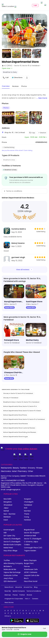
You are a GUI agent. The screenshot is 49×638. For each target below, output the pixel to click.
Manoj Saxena (17, 243)
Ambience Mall (30, 536)
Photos (6, 108)
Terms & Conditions (34, 591)
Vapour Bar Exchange (12, 572)
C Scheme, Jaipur (31, 542)
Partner (22, 595)
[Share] (27, 77)
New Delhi (7, 499)
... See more (41, 98)
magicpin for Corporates (14, 599)
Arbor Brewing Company (13, 563)
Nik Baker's (8, 566)
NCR (25, 508)
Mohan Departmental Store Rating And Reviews (19, 432)
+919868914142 (41, 142)
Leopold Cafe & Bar (31, 575)
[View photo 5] (36, 53)
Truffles (7, 560)
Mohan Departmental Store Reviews (15, 424)
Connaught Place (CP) (33, 548)
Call (44, 628)
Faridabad (28, 505)
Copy (33, 133)
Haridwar (27, 520)
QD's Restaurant (10, 581)
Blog (35, 587)
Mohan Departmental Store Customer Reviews (19, 428)
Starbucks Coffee (11, 575)
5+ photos (40, 45)
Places (15, 595)
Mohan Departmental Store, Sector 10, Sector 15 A (20, 406)
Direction (43, 133)
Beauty (16, 468)
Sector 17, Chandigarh (32, 539)
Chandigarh (28, 502)
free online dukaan (27, 448)
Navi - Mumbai (9, 514)
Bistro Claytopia (30, 560)
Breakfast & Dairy (9, 160)
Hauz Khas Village (10, 551)
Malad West (8, 548)
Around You (28, 587)
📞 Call (6, 77)
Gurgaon (27, 499)
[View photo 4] (26, 53)
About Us (18, 587)
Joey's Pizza (8, 578)
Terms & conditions (14, 191)
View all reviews (22, 269)
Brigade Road (29, 530)
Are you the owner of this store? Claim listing (17, 150)
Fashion (23, 468)
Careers (35, 599)
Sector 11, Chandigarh (12, 542)
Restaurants (6, 468)
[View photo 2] (6, 53)
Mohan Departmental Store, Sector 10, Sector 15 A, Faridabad (24, 419)
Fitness (39, 468)
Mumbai (27, 511)
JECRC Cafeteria (30, 572)
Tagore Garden (30, 551)
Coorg (26, 517)
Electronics (6, 471)
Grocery (31, 468)
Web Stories (9, 602)
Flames (27, 566)
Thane (26, 514)
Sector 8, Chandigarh (12, 539)
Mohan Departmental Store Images (15, 437)
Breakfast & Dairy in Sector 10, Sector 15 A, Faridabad (21, 402)
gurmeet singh (18, 257)
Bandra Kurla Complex (12, 545)
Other (30, 471)
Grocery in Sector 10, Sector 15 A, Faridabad (18, 393)
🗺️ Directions (17, 77)
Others (8, 616)
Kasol (6, 520)
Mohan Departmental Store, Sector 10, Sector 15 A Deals (22, 411)
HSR (5, 533)
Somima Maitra (18, 229)
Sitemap (8, 595)
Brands (29, 595)
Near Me (8, 591)
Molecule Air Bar (10, 569)
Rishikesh (7, 517)
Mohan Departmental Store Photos (15, 415)
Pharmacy (22, 471)
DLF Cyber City (9, 536)
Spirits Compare (19, 591)
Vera (26, 599)
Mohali (6, 511)
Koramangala (9, 530)
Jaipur (6, 508)
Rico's (26, 578)
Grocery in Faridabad (10, 398)
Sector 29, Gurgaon (31, 533)
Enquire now (26, 634)
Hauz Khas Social (30, 581)
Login (35, 5)
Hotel (14, 471)
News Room (9, 587)
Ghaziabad (8, 505)
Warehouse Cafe (31, 569)
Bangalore (8, 502)
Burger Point (29, 563)
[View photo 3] (16, 53)
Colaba (27, 545)
